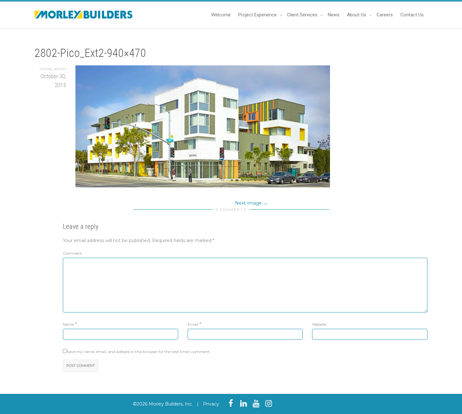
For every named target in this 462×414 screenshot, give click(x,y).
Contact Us (412, 15)
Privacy (211, 404)
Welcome (221, 15)
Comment (72, 253)
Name (68, 324)
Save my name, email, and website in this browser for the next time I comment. (139, 351)
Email (193, 324)
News (333, 15)
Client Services (303, 15)
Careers (385, 15)
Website (319, 324)
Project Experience (258, 15)
